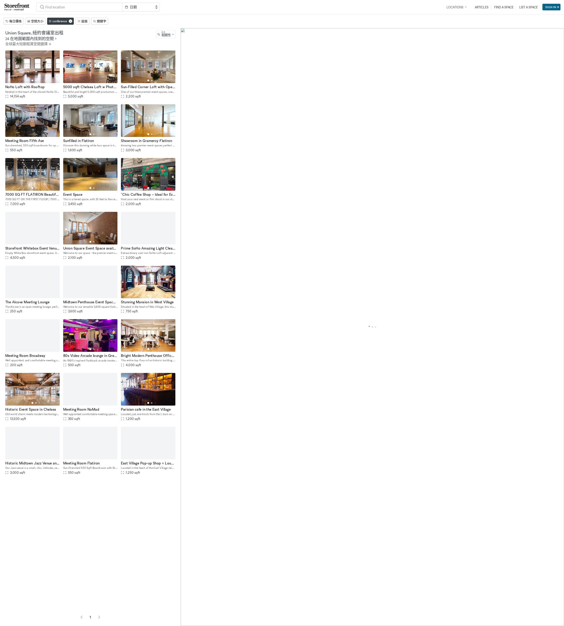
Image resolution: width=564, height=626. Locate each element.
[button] (32, 80)
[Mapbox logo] (191, 622)
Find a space (504, 7)
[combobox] (79, 7)
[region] (372, 327)
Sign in (550, 7)
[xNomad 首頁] (17, 7)
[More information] (50, 44)
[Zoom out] (186, 614)
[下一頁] (99, 617)
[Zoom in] (186, 608)
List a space (528, 7)
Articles (481, 7)
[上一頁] (81, 617)
